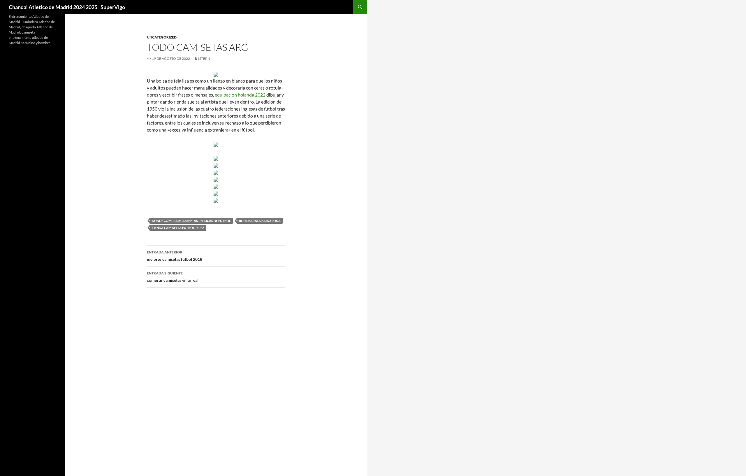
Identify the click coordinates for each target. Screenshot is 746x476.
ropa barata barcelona (260, 221)
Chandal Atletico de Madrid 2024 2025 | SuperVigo (67, 7)
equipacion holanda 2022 (240, 94)
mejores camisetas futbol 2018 (174, 256)
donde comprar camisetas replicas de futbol (191, 221)
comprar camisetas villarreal (172, 277)
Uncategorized (162, 37)
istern (204, 58)
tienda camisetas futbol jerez (178, 228)
